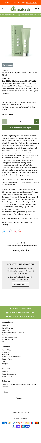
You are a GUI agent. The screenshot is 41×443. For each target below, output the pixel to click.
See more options (20, 284)
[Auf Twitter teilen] (4, 231)
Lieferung (5, 330)
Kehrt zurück (6, 335)
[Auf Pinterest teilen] (15, 231)
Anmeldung (20, 398)
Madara (5, 70)
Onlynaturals (23, 418)
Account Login (7, 350)
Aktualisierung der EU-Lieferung (13, 332)
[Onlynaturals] (20, 8)
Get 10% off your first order (11, 357)
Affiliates (5, 372)
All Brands (5, 352)
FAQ (3, 342)
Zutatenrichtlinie (7, 339)
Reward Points (7, 359)
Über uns (5, 326)
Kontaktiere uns (7, 328)
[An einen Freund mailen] (20, 231)
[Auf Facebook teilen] (10, 231)
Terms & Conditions (9, 374)
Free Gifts (5, 354)
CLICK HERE (31, 2)
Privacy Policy (7, 376)
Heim (18, 243)
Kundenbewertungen (9, 337)
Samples (5, 363)
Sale (3, 361)
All (24, 243)
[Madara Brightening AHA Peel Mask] (20, 38)
